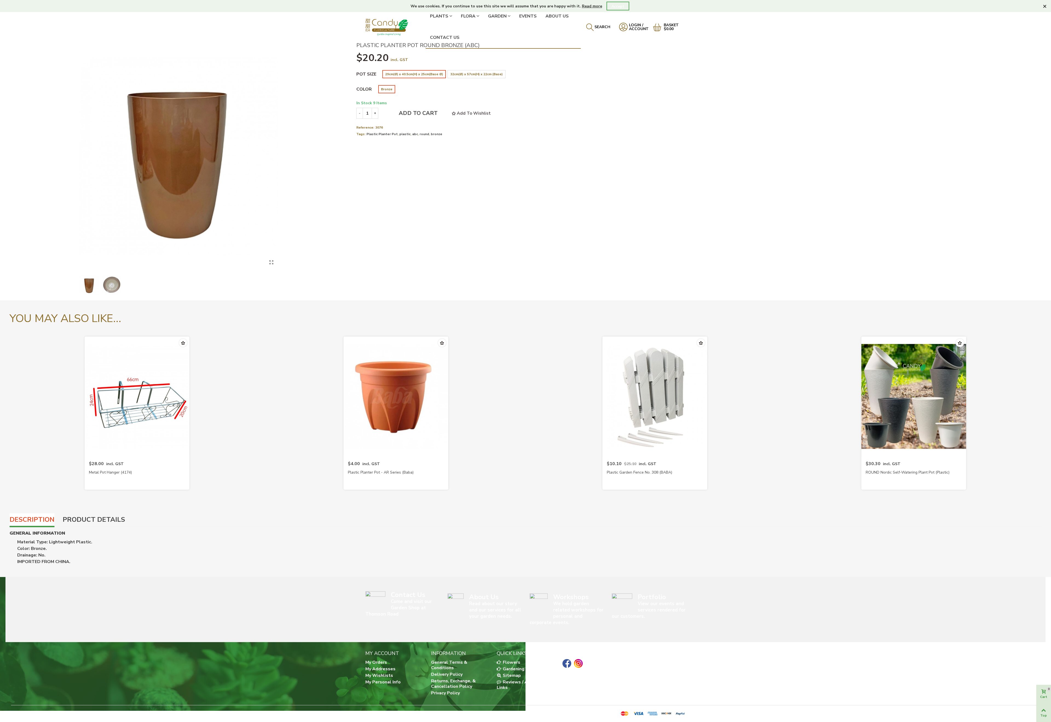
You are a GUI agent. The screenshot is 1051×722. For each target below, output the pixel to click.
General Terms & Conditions (449, 665)
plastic (405, 134)
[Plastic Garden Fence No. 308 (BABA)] (654, 396)
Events (528, 16)
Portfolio (652, 597)
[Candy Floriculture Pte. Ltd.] (395, 27)
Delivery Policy (447, 674)
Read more (592, 6)
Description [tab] (32, 519)
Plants (439, 16)
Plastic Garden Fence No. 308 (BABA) (639, 472)
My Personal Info (383, 682)
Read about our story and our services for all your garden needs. (495, 610)
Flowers (511, 662)
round (424, 134)
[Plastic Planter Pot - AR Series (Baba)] (395, 396)
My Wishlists (379, 675)
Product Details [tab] (94, 519)
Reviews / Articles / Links (520, 685)
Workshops (571, 597)
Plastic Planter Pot (382, 134)
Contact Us (445, 37)
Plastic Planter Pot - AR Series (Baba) (381, 472)
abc (415, 134)
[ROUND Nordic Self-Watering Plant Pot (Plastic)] (913, 396)
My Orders (376, 662)
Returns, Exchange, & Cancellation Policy (453, 683)
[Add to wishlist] (183, 343)
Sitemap (511, 675)
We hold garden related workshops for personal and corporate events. (567, 613)
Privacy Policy (445, 693)
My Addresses (380, 669)
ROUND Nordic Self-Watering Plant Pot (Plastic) (907, 472)
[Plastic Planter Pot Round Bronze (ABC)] (271, 262)
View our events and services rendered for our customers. (649, 610)
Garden (497, 16)
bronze (436, 134)
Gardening (513, 669)
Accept (617, 6)
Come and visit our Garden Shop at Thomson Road (398, 607)
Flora (468, 16)
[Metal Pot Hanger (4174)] (137, 396)
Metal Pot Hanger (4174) (110, 472)
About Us (557, 16)
